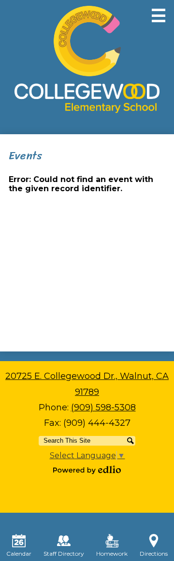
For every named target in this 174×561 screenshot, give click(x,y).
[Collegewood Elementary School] (87, 59)
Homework (112, 553)
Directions (154, 553)
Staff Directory (64, 553)
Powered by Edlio (87, 470)
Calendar (18, 553)
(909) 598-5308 (103, 407)
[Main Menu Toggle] (158, 15)
